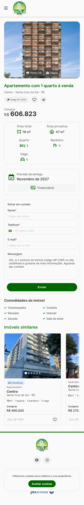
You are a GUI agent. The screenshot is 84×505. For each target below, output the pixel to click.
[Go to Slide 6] (39, 373)
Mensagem (15, 254)
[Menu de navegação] (6, 8)
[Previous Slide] (7, 49)
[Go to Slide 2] (28, 373)
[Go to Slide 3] (31, 373)
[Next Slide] (76, 49)
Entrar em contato (19, 204)
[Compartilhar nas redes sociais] (43, 99)
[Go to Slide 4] (34, 373)
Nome (12, 210)
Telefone (14, 224)
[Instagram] (47, 460)
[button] (42, 49)
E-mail (12, 239)
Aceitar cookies (42, 483)
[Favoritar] (34, 99)
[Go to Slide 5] (37, 373)
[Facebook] (37, 460)
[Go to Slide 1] (26, 373)
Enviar (42, 287)
